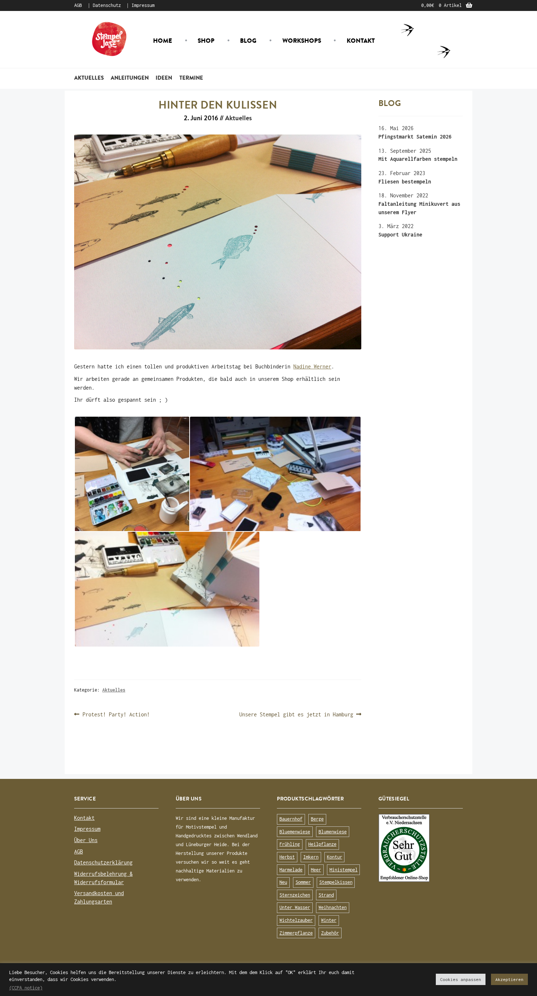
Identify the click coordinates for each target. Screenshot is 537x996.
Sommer (303, 882)
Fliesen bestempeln (404, 181)
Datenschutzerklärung (103, 862)
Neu (283, 882)
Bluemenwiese (294, 831)
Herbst (287, 857)
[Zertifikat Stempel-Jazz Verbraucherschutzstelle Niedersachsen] (420, 848)
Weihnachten (333, 907)
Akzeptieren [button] (509, 979)
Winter (328, 920)
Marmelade (290, 869)
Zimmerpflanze (296, 933)
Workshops (301, 40)
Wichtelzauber (296, 920)
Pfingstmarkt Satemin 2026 (415, 136)
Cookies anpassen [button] (460, 979)
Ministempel (344, 869)
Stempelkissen (336, 882)
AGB (78, 5)
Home (162, 40)
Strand (326, 895)
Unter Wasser (294, 907)
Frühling (289, 844)
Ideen (164, 78)
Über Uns (86, 840)
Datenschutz (107, 5)
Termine (191, 78)
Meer (316, 869)
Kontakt (361, 40)
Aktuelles (89, 78)
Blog (248, 40)
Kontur (334, 857)
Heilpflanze (322, 844)
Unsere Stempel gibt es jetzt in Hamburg (296, 715)
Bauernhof (290, 819)
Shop (206, 40)
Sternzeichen (294, 895)
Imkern (311, 857)
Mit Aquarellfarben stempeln (417, 159)
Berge (317, 819)
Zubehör (330, 933)
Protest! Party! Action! (116, 715)
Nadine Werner (312, 366)
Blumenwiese (333, 831)
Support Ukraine (400, 234)
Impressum (143, 5)
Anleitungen (130, 78)
